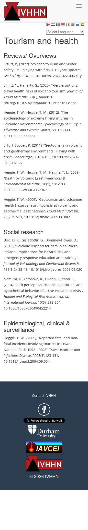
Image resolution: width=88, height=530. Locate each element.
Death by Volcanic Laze (23, 178)
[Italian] (68, 26)
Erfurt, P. (10, 64)
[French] (58, 26)
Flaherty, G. (29, 85)
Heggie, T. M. (36, 112)
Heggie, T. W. (14, 112)
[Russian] (77, 26)
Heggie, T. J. (58, 172)
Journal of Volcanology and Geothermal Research (41, 263)
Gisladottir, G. (33, 240)
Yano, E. (68, 279)
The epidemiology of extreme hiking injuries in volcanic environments (38, 118)
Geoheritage (13, 75)
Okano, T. (52, 279)
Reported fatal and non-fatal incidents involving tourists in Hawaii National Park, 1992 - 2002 (41, 344)
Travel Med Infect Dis (62, 211)
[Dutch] (53, 26)
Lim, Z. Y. (11, 85)
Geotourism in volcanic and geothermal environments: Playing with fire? (43, 151)
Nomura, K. (13, 279)
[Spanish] (82, 26)
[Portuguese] (73, 26)
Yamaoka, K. (33, 279)
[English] (48, 26)
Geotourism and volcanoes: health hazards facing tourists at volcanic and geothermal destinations (44, 205)
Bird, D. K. (12, 240)
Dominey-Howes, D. (61, 240)
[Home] (30, 11)
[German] (63, 26)
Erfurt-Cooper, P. (17, 145)
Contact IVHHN (44, 395)
